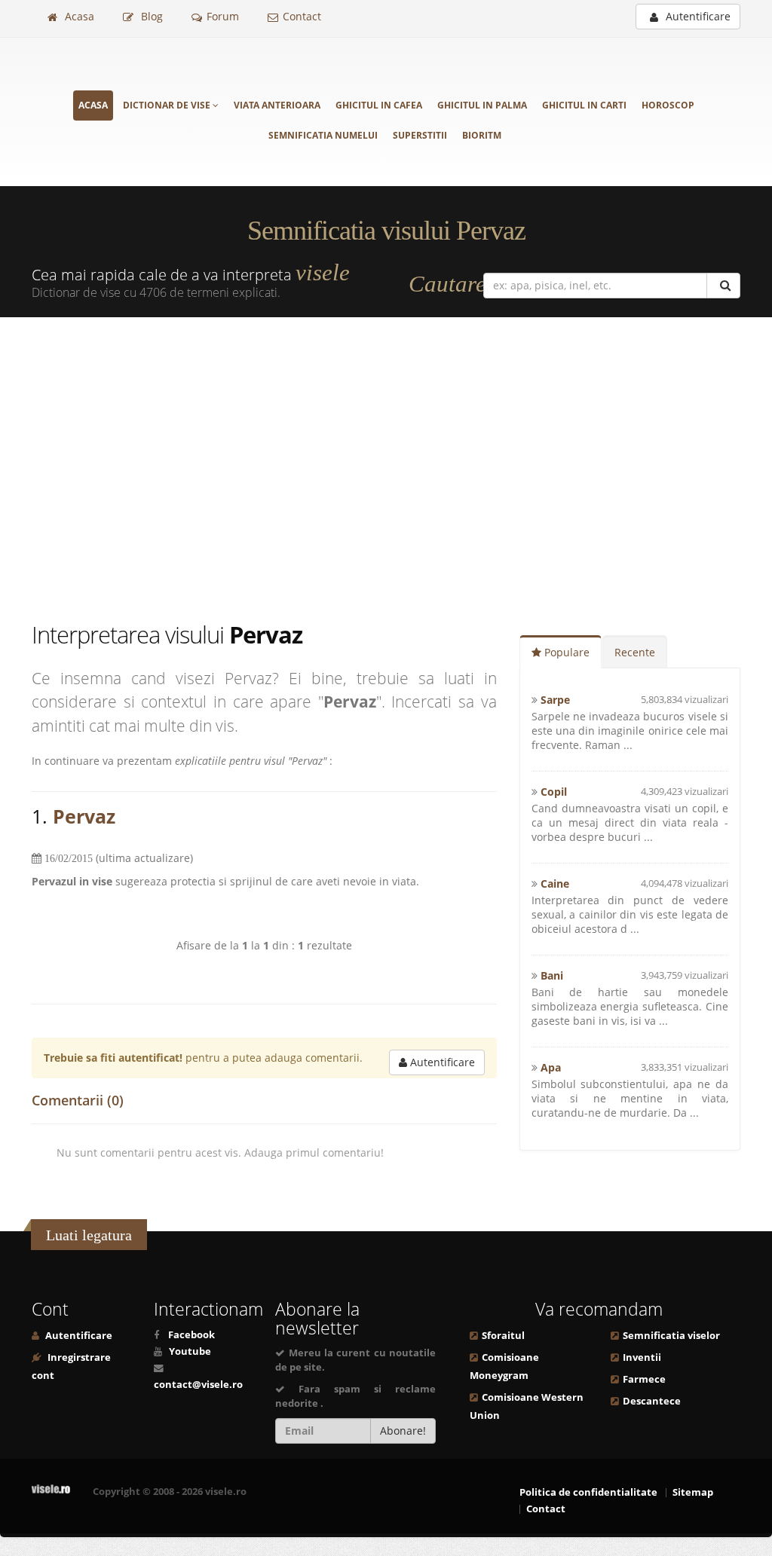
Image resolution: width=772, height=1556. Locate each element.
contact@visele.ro (198, 1384)
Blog (150, 16)
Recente (634, 652)
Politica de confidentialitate (588, 1492)
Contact (302, 16)
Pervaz (84, 816)
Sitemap (692, 1492)
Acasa (78, 16)
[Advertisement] (386, 467)
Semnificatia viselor (671, 1335)
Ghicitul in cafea (378, 105)
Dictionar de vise (168, 105)
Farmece (644, 1379)
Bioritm (481, 135)
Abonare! (403, 1430)
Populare (565, 652)
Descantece (652, 1401)
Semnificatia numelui (323, 135)
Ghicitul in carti (584, 105)
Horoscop (668, 105)
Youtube (190, 1351)
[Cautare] (723, 285)
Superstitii (420, 135)
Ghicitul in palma (482, 105)
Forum (223, 16)
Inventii (642, 1357)
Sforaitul (503, 1335)
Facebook (191, 1334)
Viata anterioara (277, 105)
